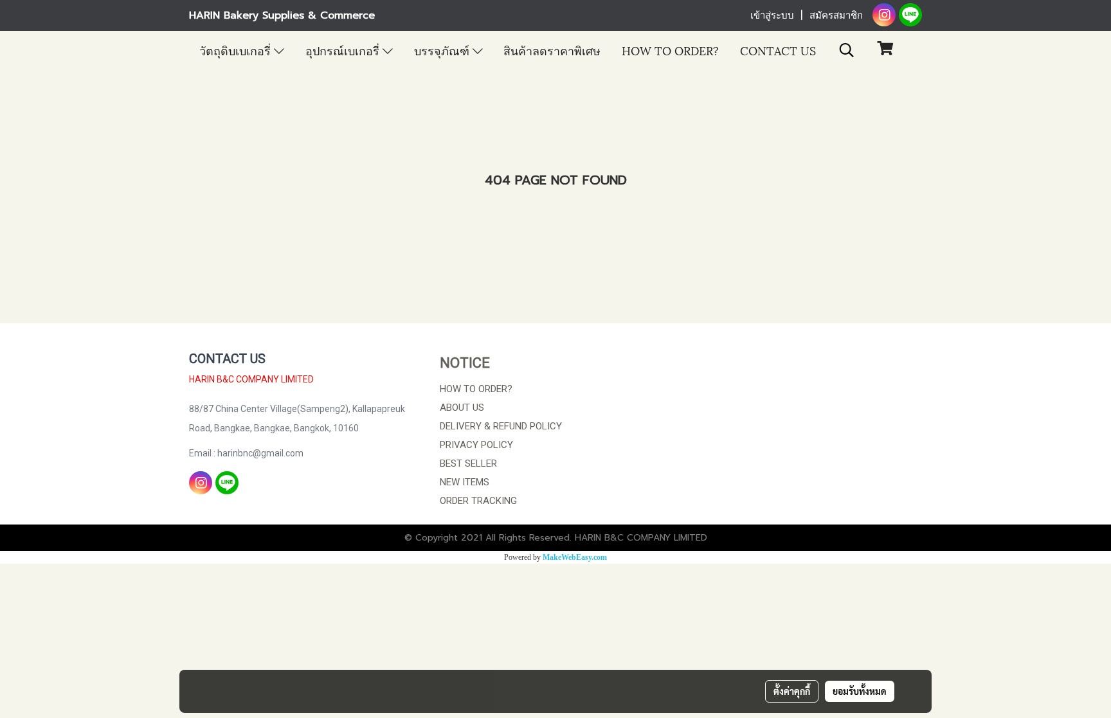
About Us (462, 407)
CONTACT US (778, 49)
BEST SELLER (468, 463)
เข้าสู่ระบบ (772, 15)
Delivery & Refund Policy (501, 426)
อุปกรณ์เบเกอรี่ (344, 49)
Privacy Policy (476, 445)
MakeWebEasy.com (575, 557)
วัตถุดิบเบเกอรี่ (236, 49)
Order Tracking (478, 501)
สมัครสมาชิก (836, 15)
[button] (847, 50)
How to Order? (670, 49)
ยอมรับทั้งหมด (860, 691)
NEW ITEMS (464, 482)
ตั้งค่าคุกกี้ (791, 691)
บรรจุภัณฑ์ (443, 49)
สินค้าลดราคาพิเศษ (552, 49)
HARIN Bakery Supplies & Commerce (282, 15)
